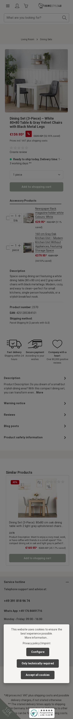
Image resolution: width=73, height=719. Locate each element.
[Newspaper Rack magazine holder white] (28, 218)
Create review (18, 152)
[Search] (64, 17)
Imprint (45, 643)
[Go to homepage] (50, 5)
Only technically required (38, 663)
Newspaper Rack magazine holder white (49, 212)
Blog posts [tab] (11, 426)
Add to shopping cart (36, 187)
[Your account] (17, 6)
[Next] (61, 81)
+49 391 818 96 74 (17, 601)
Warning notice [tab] (14, 403)
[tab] (35, 385)
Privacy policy (31, 643)
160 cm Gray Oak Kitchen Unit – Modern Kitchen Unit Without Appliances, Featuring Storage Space (49, 242)
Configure (37, 651)
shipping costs (43, 695)
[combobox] (32, 17)
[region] (36, 80)
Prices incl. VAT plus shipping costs (28, 140)
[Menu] (8, 6)
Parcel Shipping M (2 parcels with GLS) (30, 322)
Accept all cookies (38, 674)
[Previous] (12, 81)
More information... (36, 637)
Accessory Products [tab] (23, 200)
